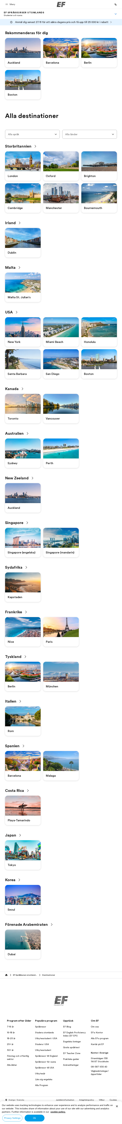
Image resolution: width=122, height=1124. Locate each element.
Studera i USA (42, 1044)
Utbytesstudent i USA (46, 1038)
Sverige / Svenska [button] (16, 1100)
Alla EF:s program (99, 1038)
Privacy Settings (12, 1118)
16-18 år (11, 1032)
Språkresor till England (46, 1056)
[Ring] (115, 4)
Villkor (102, 1100)
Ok (34, 1118)
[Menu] (115, 13)
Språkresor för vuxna (45, 1062)
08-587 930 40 (99, 1066)
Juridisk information (65, 1100)
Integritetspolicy (86, 1100)
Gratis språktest (71, 1047)
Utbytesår (40, 1073)
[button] (11, 4)
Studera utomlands (44, 1032)
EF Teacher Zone (71, 1053)
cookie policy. (58, 1112)
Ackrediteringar (71, 1065)
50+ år (10, 1050)
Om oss (95, 1026)
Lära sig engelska (43, 1079)
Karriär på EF (97, 1044)
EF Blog (67, 1026)
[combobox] (32, 134)
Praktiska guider (71, 1059)
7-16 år (10, 1026)
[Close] (116, 1106)
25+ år (10, 1044)
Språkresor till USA (44, 1067)
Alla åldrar (12, 1065)
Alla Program (41, 1085)
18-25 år (11, 1038)
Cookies (113, 1100)
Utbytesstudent (43, 1050)
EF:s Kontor (97, 1032)
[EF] (61, 4)
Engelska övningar (72, 1041)
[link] (24, 14)
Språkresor (40, 1026)
